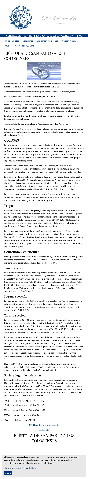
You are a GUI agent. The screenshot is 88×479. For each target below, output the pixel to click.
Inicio (7, 40)
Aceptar (8, 473)
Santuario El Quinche (24, 45)
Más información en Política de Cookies (21, 468)
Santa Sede (44, 430)
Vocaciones (28, 40)
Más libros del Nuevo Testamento (44, 425)
